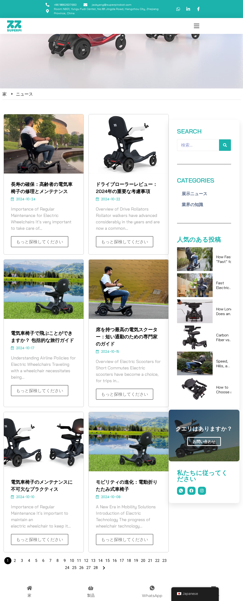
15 (107, 560)
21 (150, 560)
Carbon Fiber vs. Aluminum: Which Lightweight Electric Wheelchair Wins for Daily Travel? (226, 337)
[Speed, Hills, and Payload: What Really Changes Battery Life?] (195, 363)
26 (81, 567)
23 (164, 560)
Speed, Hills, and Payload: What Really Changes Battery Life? (224, 363)
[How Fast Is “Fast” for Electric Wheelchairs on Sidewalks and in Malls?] (195, 259)
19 (136, 560)
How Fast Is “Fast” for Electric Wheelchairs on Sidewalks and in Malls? (226, 259)
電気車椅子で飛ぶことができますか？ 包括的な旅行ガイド (42, 336)
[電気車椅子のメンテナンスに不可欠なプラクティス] (44, 441)
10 (72, 560)
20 (143, 560)
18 (129, 560)
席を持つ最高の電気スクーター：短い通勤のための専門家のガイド (127, 336)
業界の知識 (192, 204)
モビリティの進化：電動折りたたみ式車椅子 (127, 485)
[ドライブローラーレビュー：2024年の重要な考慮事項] (128, 144)
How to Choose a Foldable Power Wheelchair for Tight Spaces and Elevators (225, 389)
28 (95, 567)
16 (114, 560)
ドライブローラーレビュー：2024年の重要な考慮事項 (127, 187)
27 (88, 567)
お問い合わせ (204, 441)
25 (74, 567)
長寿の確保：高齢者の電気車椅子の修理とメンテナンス (42, 187)
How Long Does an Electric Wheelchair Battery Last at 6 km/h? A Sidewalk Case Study (225, 311)
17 (122, 560)
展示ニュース (194, 193)
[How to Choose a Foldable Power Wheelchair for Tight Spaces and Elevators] (195, 389)
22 (157, 560)
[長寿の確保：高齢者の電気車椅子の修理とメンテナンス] (44, 144)
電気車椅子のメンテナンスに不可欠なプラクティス (42, 485)
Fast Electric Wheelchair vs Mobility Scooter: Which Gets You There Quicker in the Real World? (225, 285)
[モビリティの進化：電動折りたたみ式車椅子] (128, 441)
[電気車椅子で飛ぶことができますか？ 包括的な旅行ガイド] (44, 289)
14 (100, 560)
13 (93, 560)
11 (79, 560)
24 (67, 567)
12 (86, 560)
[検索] (225, 145)
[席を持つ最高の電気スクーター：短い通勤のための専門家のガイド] (128, 289)
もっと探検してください (39, 241)
